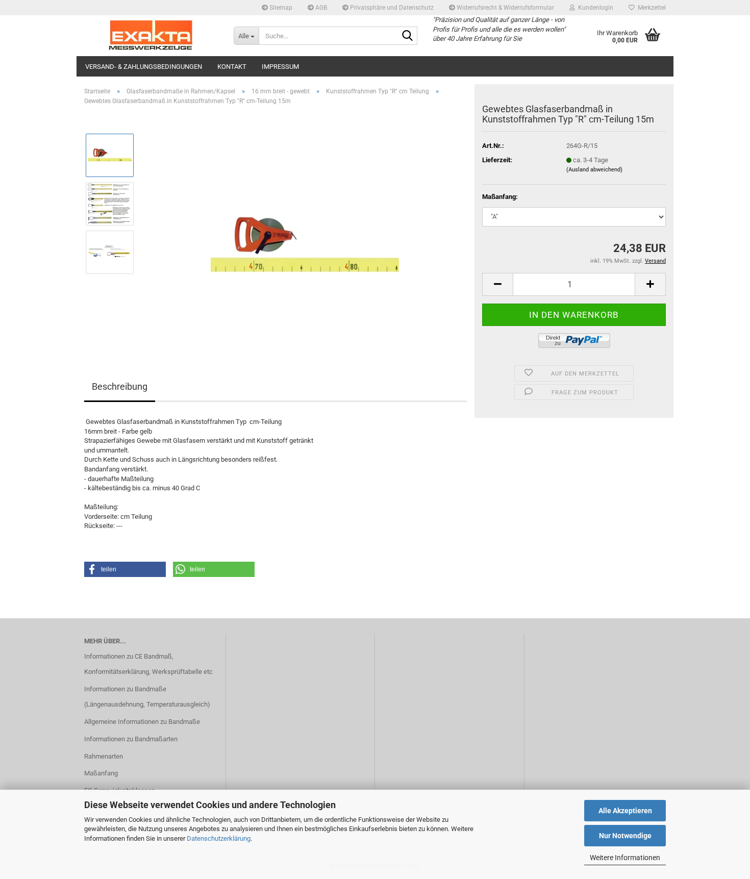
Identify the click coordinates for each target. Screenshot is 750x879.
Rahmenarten (103, 756)
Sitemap (280, 7)
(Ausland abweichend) (594, 169)
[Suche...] (407, 36)
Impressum (280, 66)
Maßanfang (101, 773)
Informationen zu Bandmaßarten (131, 739)
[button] (497, 284)
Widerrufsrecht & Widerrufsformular (504, 7)
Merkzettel (650, 7)
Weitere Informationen (625, 857)
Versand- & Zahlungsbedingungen (143, 66)
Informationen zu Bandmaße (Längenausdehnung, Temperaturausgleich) (147, 696)
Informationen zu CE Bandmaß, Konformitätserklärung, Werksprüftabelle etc (148, 663)
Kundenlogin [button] (594, 7)
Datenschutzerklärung (219, 838)
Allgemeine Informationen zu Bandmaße (142, 721)
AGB (320, 7)
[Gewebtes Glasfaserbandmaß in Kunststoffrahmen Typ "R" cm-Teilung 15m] (305, 228)
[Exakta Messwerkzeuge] (151, 35)
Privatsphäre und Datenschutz (391, 7)
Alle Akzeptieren (625, 811)
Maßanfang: (500, 196)
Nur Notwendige (625, 836)
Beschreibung (119, 386)
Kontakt (231, 66)
